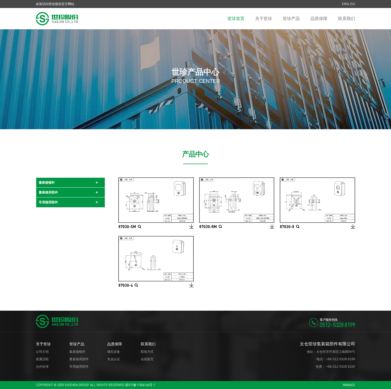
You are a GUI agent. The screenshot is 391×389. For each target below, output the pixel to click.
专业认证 (113, 359)
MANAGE (349, 385)
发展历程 (42, 359)
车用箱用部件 (48, 202)
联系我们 (346, 18)
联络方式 (147, 352)
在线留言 (147, 359)
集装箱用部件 (48, 192)
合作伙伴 (42, 366)
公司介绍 (42, 352)
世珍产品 (291, 18)
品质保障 (318, 18)
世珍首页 (235, 18)
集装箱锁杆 (47, 182)
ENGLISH (348, 4)
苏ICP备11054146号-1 (140, 385)
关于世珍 (263, 18)
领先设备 (113, 352)
